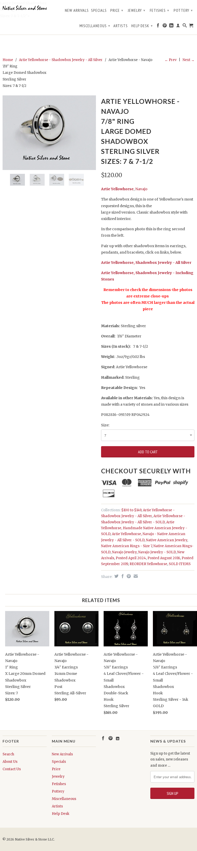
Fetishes (159, 10)
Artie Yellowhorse (117, 189)
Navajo (141, 189)
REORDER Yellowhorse (148, 564)
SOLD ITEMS (180, 564)
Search (8, 754)
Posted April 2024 (131, 558)
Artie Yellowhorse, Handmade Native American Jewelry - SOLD (144, 528)
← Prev (170, 60)
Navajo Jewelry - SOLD (157, 552)
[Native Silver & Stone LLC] (25, 8)
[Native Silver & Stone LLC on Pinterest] (165, 26)
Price (116, 10)
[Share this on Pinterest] (128, 576)
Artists (120, 25)
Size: (105, 425)
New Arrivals (77, 10)
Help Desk (142, 25)
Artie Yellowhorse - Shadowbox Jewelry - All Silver (61, 60)
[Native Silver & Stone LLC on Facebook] (158, 26)
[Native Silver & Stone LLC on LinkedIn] (171, 26)
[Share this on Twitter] (116, 576)
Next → (188, 60)
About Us (10, 761)
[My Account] (178, 26)
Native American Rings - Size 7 (126, 546)
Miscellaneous (95, 25)
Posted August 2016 (163, 558)
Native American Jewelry (166, 540)
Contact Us (12, 769)
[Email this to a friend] (135, 576)
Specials (99, 10)
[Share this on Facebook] (122, 576)
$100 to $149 (131, 510)
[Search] (185, 26)
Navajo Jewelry (124, 552)
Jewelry (136, 10)
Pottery (183, 10)
